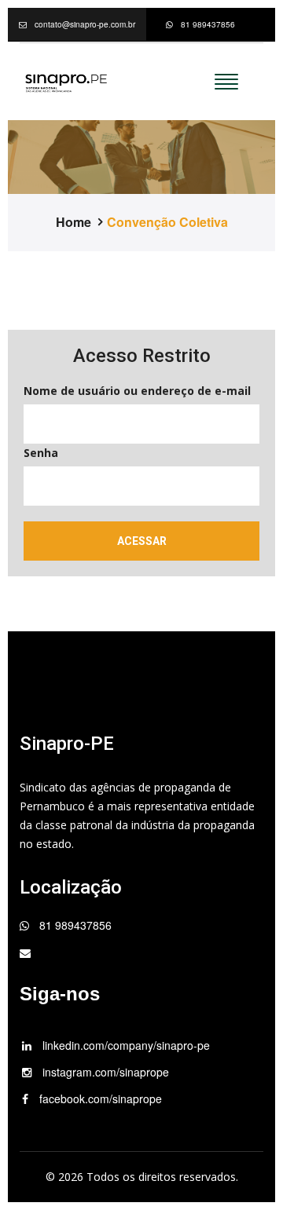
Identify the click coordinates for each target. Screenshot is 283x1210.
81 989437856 (208, 24)
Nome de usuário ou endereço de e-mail (137, 390)
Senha (41, 452)
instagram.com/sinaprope (104, 1072)
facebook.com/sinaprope (99, 1098)
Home (73, 222)
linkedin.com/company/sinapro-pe (124, 1045)
